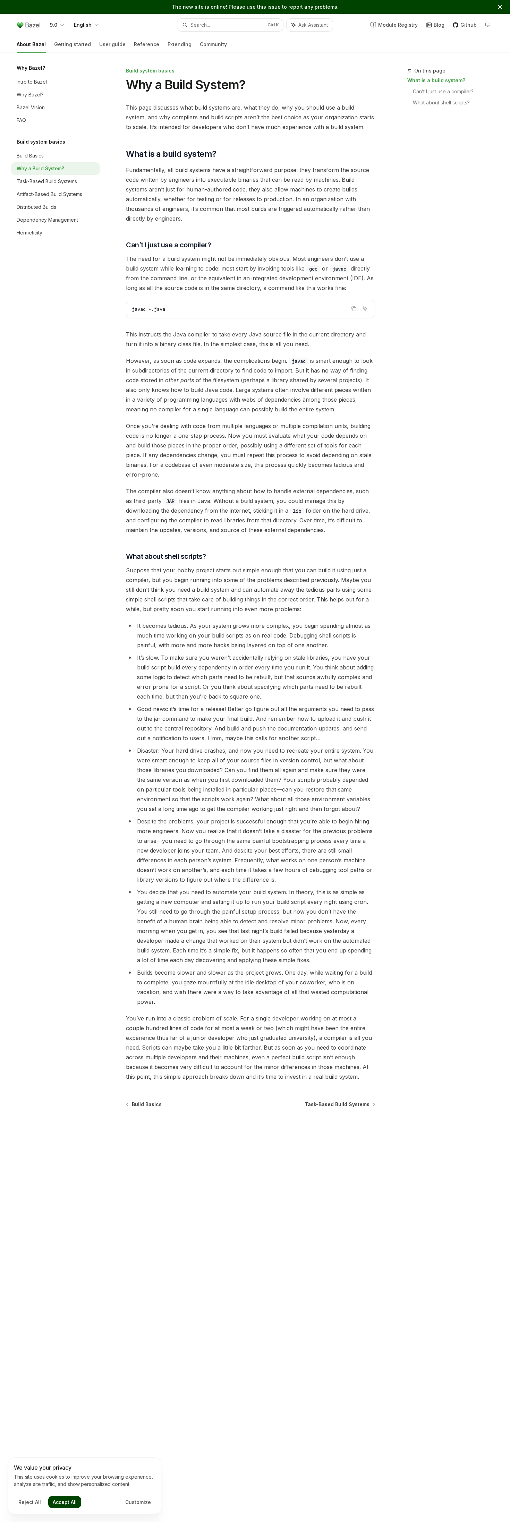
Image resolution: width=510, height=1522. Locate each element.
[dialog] (84, 1486)
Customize (138, 1502)
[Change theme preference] (487, 25)
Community (213, 44)
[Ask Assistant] (364, 308)
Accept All (65, 1502)
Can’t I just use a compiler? (443, 91)
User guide (112, 44)
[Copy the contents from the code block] (353, 308)
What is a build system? (436, 80)
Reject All (29, 1502)
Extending (180, 44)
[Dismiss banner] (499, 6)
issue (274, 7)
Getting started (72, 44)
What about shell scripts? (441, 102)
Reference (146, 44)
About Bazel (31, 44)
